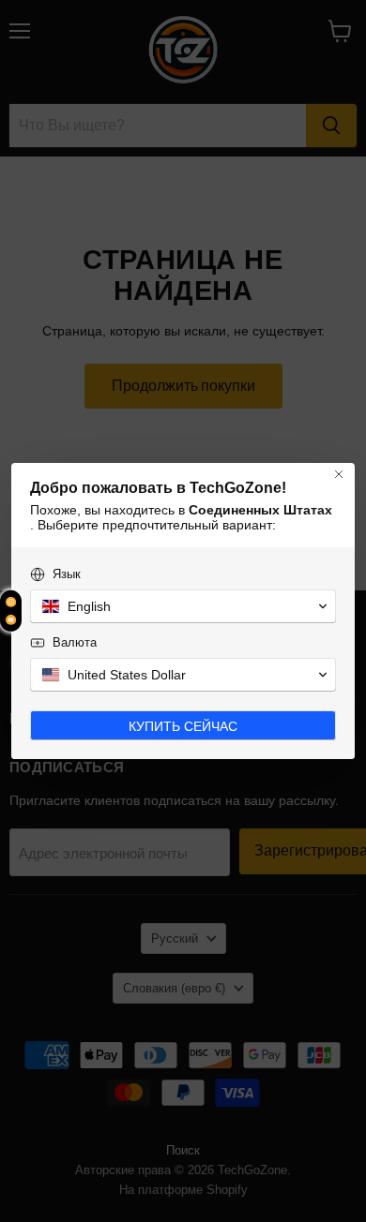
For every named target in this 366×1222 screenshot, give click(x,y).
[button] (183, 606)
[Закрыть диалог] (339, 474)
